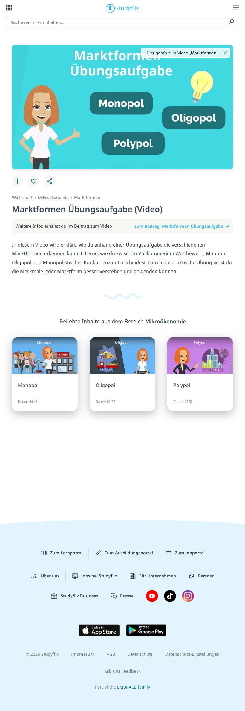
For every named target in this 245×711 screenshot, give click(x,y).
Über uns (50, 576)
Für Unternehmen (157, 576)
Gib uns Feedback (122, 671)
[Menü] (236, 8)
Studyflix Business (79, 596)
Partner (206, 576)
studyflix (127, 8)
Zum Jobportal (190, 553)
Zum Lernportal (66, 553)
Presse (127, 596)
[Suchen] (231, 22)
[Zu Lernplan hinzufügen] (17, 181)
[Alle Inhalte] (9, 8)
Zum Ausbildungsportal (129, 553)
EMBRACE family (133, 687)
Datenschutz (140, 654)
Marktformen (87, 197)
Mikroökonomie (53, 197)
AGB (111, 654)
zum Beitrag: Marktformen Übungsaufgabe (178, 226)
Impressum (82, 654)
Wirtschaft (22, 197)
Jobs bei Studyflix (99, 576)
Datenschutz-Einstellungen (192, 654)
